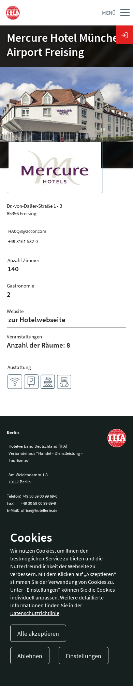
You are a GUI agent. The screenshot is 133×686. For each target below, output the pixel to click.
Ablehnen (29, 656)
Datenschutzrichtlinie (34, 613)
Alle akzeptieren (38, 633)
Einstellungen (83, 656)
